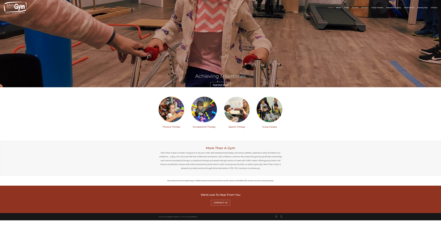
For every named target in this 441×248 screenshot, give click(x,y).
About (338, 8)
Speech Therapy (237, 127)
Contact (434, 8)
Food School (409, 8)
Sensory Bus (422, 8)
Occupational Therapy (204, 127)
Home (330, 8)
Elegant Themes (173, 217)
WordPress (193, 217)
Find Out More (220, 84)
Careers (355, 8)
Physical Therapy (171, 127)
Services (364, 8)
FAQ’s (346, 8)
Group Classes (377, 8)
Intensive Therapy (393, 8)
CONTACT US (220, 202)
